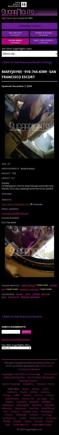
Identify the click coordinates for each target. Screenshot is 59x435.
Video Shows (28, 285)
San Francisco (9, 418)
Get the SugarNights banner (16, 339)
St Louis (17, 421)
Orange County (30, 411)
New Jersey (20, 408)
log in (15, 18)
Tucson (49, 421)
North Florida (48, 408)
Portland (34, 414)
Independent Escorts (30, 26)
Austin (45, 388)
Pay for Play (15, 34)
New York (34, 408)
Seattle (22, 418)
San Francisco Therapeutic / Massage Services (37, 379)
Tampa (27, 421)
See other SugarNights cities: (17, 48)
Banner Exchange (11, 383)
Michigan (46, 401)
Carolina (45, 391)
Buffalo (34, 391)
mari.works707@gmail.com (15, 213)
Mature (46, 294)
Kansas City (28, 398)
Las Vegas (42, 398)
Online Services (10, 285)
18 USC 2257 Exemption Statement (36, 367)
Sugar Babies (15, 41)
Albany (25, 388)
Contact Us (28, 383)
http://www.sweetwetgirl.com (16, 204)
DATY (28, 294)
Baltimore (12, 391)
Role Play (13, 297)
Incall (19, 294)
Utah (7, 424)
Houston (38, 395)
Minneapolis (23, 404)
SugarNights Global (41, 424)
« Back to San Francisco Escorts (22, 316)
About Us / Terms (45, 383)
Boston (23, 391)
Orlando (15, 411)
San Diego (46, 414)
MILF (4, 297)
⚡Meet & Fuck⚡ (43, 34)
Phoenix (9, 414)
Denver (27, 395)
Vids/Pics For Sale (29, 289)
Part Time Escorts (43, 41)
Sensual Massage (30, 297)
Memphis (34, 401)
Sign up (5, 18)
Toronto (38, 421)
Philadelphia (47, 411)
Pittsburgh (21, 414)
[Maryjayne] (29, 126)
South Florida (36, 418)
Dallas (17, 395)
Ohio (5, 411)
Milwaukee (8, 404)
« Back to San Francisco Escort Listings (27, 62)
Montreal (36, 404)
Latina (36, 294)
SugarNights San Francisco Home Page (21, 374)
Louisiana (21, 401)
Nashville (49, 404)
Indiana (49, 395)
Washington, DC (21, 424)
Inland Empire (12, 398)
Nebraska (6, 408)
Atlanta (35, 388)
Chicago (7, 395)
